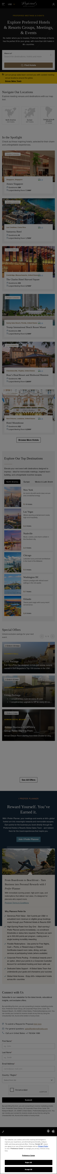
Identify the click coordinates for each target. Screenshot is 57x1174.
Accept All (28, 1169)
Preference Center (28, 1155)
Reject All (28, 1162)
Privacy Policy (43, 1146)
